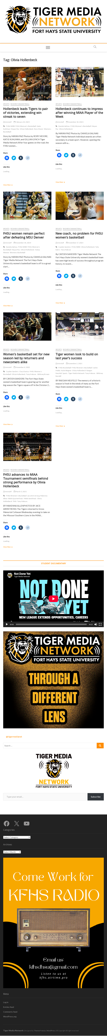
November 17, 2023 (75, 243)
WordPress (51, 1031)
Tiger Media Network (76, 373)
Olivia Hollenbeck (26, 129)
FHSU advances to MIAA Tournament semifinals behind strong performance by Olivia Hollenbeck (25, 480)
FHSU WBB (10, 126)
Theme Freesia (40, 1031)
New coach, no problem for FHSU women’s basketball (79, 235)
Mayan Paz (15, 129)
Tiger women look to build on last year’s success (77, 356)
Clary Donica (24, 371)
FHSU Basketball (64, 368)
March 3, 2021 (21, 491)
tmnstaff (8, 122)
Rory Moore (38, 129)
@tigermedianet (14, 736)
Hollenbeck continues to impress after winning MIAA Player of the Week (79, 113)
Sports (6, 104)
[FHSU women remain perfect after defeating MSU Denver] (27, 206)
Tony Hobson (66, 250)
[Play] (6, 624)
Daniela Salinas (64, 126)
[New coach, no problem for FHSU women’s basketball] (80, 206)
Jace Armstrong (33, 496)
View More (10, 185)
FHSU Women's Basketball (25, 126)
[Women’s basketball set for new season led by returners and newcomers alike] (27, 326)
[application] (53, 598)
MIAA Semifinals (30, 498)
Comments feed (10, 1012)
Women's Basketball (19, 104)
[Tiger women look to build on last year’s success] (80, 326)
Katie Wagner (66, 370)
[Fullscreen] (100, 624)
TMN (15, 501)
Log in (5, 1002)
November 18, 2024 (75, 122)
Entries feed (8, 1007)
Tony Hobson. (31, 374)
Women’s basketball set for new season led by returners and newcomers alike (26, 358)
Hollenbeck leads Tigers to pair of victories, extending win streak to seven (25, 113)
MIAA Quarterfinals (15, 498)
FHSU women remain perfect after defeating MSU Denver (24, 235)
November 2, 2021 (75, 363)
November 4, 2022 (22, 367)
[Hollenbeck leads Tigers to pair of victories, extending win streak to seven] (27, 84)
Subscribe (95, 796)
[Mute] (95, 624)
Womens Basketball (17, 252)
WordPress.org (9, 1016)
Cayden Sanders (64, 247)
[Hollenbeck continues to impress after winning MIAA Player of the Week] (80, 82)
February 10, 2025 (22, 122)
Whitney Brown (43, 374)
